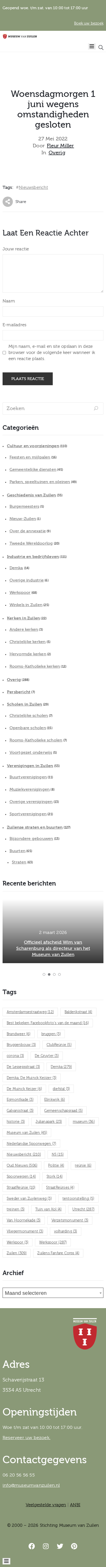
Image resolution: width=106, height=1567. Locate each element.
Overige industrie (27, 580)
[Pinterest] (74, 1546)
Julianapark (49, 1122)
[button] (44, 974)
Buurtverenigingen (28, 777)
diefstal (61, 1089)
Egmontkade (20, 1100)
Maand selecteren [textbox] (26, 1293)
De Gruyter (47, 1056)
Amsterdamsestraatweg (30, 1012)
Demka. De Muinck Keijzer (32, 1078)
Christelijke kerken (28, 641)
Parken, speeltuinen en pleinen (40, 482)
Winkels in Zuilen (26, 605)
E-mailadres (14, 324)
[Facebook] (31, 1546)
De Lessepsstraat (23, 1067)
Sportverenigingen (28, 814)
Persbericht (18, 692)
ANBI (75, 1504)
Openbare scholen (28, 728)
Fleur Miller (60, 146)
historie (16, 1122)
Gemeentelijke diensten (33, 469)
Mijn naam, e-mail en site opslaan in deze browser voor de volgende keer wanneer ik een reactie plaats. (51, 352)
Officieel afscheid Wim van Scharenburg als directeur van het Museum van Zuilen (53, 948)
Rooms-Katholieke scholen (36, 740)
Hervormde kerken (28, 654)
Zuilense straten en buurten (35, 827)
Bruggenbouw (21, 1045)
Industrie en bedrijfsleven (33, 556)
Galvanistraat (20, 1111)
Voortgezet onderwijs (31, 752)
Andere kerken (24, 629)
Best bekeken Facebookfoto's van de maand (48, 1023)
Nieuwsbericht (33, 187)
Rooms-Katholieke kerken (35, 666)
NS (58, 1155)
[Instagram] (46, 1546)
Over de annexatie (28, 531)
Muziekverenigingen (30, 789)
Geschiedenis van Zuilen (31, 495)
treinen (15, 1209)
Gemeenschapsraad (63, 1111)
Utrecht (83, 1209)
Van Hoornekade (24, 1220)
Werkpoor (17, 1242)
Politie (56, 1166)
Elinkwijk (54, 1100)
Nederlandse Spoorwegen (31, 1144)
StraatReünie (21, 1188)
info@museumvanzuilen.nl (31, 1485)
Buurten (17, 851)
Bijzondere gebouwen (31, 838)
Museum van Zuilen (27, 1133)
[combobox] (53, 1293)
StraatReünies (60, 1188)
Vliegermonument (25, 1231)
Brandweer (19, 1034)
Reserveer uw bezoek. (26, 1437)
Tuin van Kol (48, 1209)
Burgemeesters (24, 506)
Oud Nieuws (22, 1166)
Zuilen (16, 1253)
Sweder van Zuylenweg (29, 1199)
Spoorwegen (21, 1177)
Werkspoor (20, 592)
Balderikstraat (78, 1012)
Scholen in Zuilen (24, 704)
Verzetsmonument (70, 1220)
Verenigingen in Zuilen (30, 766)
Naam (9, 301)
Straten (19, 862)
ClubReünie (59, 1045)
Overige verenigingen (31, 801)
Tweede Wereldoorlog (31, 543)
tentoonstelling (78, 1199)
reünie (83, 1166)
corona (15, 1056)
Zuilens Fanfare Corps (58, 1253)
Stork (55, 1177)
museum (84, 1122)
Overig (57, 153)
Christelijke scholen (29, 715)
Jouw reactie (16, 249)
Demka (16, 568)
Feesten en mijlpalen (30, 457)
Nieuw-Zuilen (23, 518)
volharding (65, 1231)
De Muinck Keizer (24, 1089)
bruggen (51, 1034)
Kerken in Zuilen (23, 618)
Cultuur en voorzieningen (33, 446)
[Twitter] (60, 1546)
